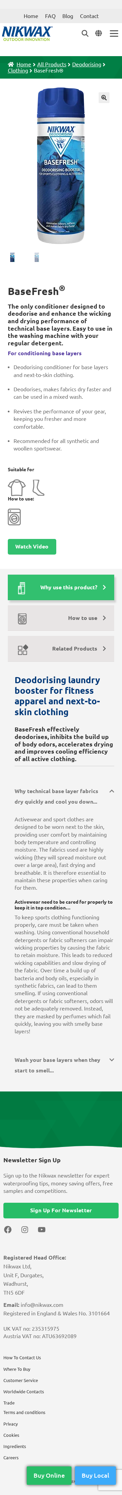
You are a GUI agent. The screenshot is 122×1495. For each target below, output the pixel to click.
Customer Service (20, 1380)
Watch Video (31, 546)
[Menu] (113, 33)
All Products (51, 64)
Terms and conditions (24, 1412)
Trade (9, 1402)
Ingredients (14, 1446)
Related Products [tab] (74, 648)
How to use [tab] (82, 618)
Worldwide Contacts (23, 1391)
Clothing (18, 70)
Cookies (11, 1435)
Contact (89, 16)
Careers (11, 1457)
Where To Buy (16, 1369)
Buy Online (49, 1475)
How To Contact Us (22, 1357)
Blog (67, 16)
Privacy (10, 1424)
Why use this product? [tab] (68, 587)
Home (31, 16)
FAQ (50, 16)
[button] (104, 97)
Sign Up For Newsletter (61, 1210)
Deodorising (86, 64)
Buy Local (95, 1475)
